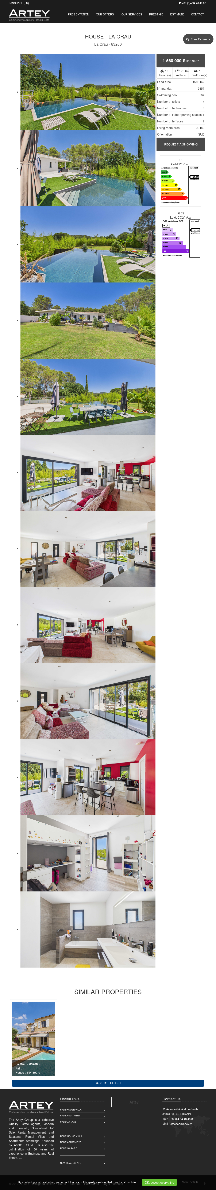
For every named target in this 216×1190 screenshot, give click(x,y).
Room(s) (165, 73)
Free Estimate (199, 39)
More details (190, 1182)
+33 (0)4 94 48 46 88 (194, 3)
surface (182, 73)
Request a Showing (181, 144)
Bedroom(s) (198, 73)
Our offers (105, 14)
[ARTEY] (29, 14)
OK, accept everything (159, 1182)
